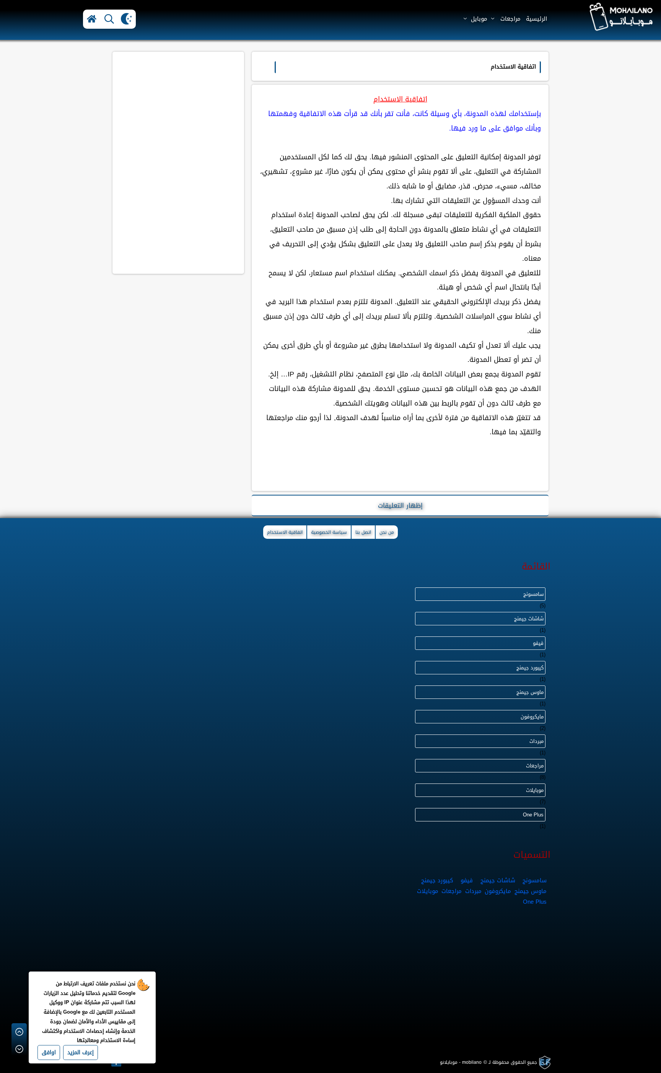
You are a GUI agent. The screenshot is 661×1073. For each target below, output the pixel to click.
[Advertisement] (178, 107)
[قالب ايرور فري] (543, 1062)
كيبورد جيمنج (530, 667)
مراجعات (535, 765)
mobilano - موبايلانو (461, 1062)
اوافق (49, 1052)
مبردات (536, 741)
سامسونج (533, 594)
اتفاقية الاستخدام (285, 532)
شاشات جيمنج (529, 618)
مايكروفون (532, 716)
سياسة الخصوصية (329, 532)
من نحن (386, 532)
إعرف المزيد (80, 1052)
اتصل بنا (363, 532)
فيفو (538, 643)
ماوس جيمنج (530, 692)
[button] (91, 19)
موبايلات (535, 790)
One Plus (533, 814)
